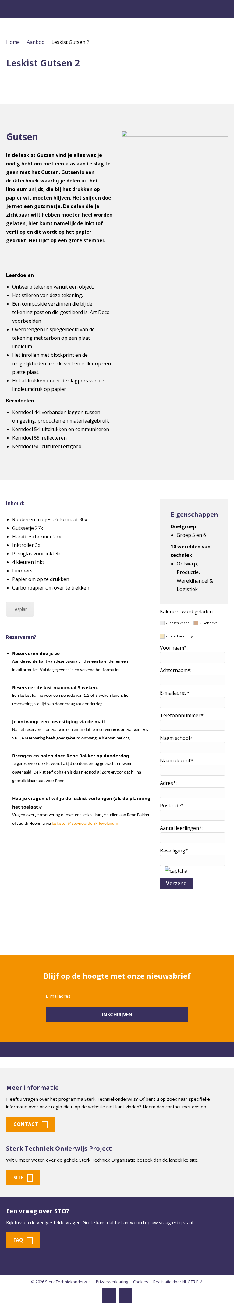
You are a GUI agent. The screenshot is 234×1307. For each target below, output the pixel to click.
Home (13, 42)
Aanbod (35, 42)
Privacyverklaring (112, 1281)
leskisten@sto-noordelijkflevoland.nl (85, 823)
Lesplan (20, 609)
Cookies (140, 1281)
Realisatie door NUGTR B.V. (178, 1281)
